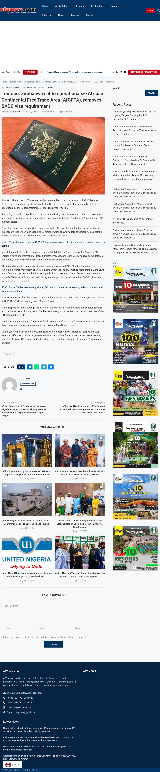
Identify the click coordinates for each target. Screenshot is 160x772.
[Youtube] (125, 72)
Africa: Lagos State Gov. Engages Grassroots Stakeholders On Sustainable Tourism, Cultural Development (80, 523)
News (61, 15)
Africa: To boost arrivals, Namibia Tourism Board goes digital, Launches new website (134, 193)
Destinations (97, 6)
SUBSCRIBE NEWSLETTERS (145, 72)
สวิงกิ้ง (116, 219)
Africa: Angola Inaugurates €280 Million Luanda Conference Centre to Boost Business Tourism (133, 145)
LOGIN (150, 11)
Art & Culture (62, 6)
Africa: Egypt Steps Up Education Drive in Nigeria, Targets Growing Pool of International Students (134, 115)
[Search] (158, 10)
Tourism (75, 15)
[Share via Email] (51, 366)
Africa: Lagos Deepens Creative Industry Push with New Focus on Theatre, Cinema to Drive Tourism (134, 130)
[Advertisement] (80, 46)
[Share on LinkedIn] (29, 366)
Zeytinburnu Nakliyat (123, 204)
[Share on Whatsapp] (36, 366)
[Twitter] (113, 72)
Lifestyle (46, 15)
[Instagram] (117, 72)
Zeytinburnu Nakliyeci (123, 189)
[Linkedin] (121, 72)
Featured (115, 6)
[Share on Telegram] (44, 366)
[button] (41, 72)
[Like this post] (22, 366)
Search (116, 88)
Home (45, 6)
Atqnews (16, 111)
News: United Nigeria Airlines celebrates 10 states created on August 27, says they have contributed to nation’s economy (135, 175)
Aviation (80, 6)
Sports (89, 15)
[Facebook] (110, 72)
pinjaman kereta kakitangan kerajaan (131, 245)
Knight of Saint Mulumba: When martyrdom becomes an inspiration (75, 72)
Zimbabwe (8, 354)
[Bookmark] (47, 438)
